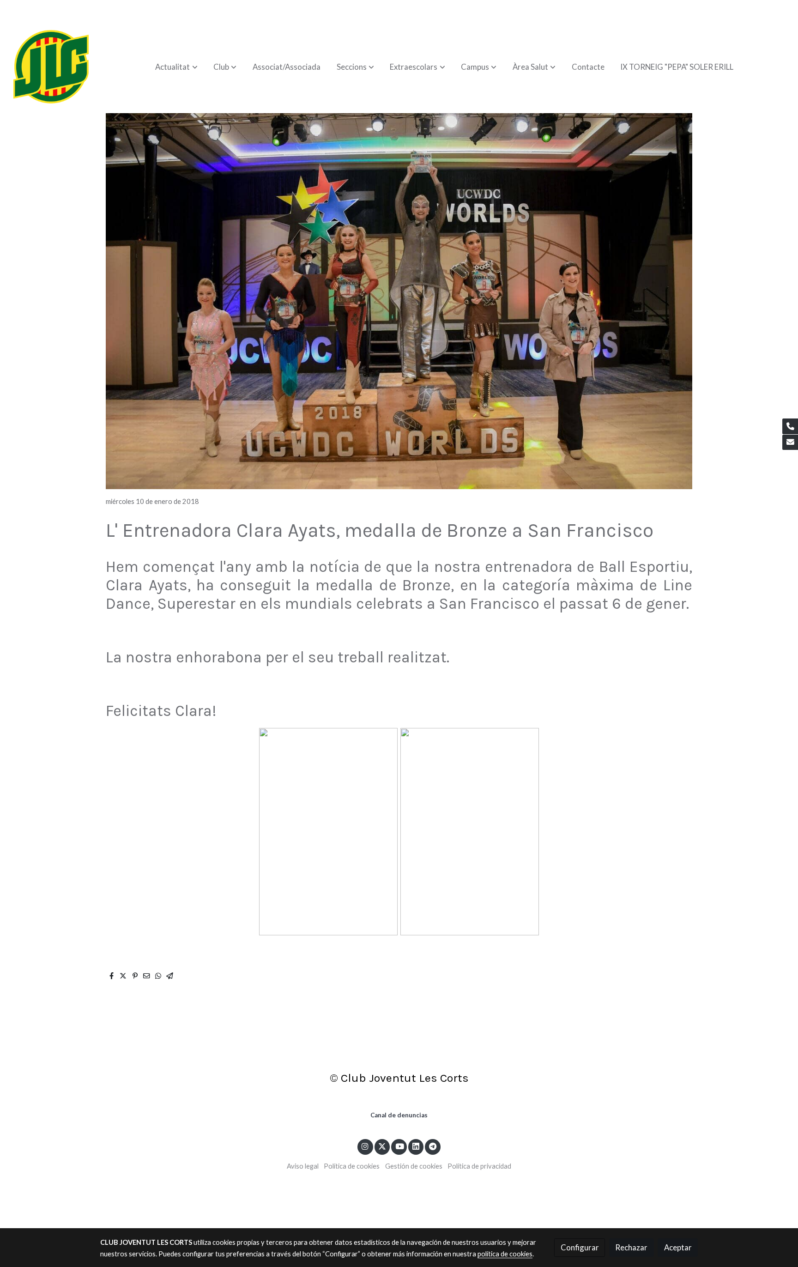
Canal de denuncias (399, 1115)
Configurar (580, 1247)
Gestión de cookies (413, 1166)
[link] (51, 67)
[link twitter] (382, 1146)
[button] (177, 67)
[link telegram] (433, 1146)
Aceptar (678, 1247)
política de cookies (505, 1254)
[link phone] (790, 426)
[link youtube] (399, 1146)
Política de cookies (352, 1166)
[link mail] (790, 442)
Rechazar (631, 1247)
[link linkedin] (416, 1146)
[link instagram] (365, 1146)
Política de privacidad (479, 1166)
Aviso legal (303, 1166)
